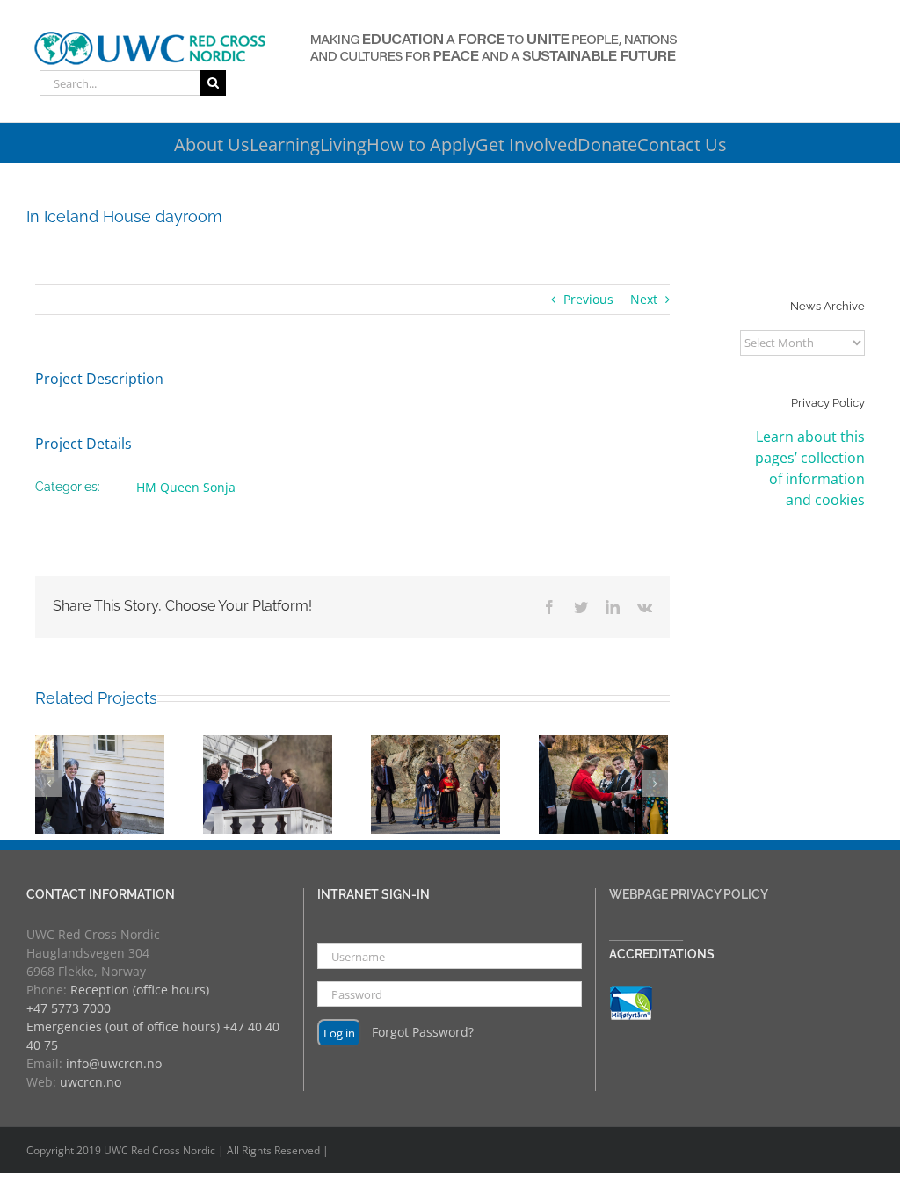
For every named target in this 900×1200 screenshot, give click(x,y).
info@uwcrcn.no (114, 1063)
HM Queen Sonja (186, 487)
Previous (588, 299)
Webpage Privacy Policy (688, 894)
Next (643, 299)
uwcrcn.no (90, 1081)
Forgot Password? (423, 1031)
